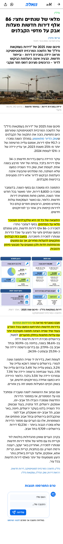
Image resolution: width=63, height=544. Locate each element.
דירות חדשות (17, 469)
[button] (49, 4)
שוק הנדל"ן (41, 473)
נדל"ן (57, 469)
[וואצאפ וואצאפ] (11, 4)
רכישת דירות (53, 473)
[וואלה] (31, 4)
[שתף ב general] (5, 4)
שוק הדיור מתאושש (45, 138)
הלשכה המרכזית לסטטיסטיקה (39, 469)
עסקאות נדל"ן (28, 473)
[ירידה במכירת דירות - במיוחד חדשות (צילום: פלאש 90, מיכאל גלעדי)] (31, 91)
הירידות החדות (22, 323)
